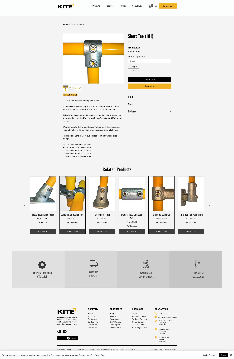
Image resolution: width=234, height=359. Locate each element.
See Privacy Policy (98, 355)
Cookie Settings (209, 355)
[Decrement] (130, 71)
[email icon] (156, 317)
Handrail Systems (139, 316)
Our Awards (92, 325)
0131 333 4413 (164, 313)
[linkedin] (59, 331)
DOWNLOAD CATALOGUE (198, 274)
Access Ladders (138, 325)
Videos (113, 316)
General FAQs (115, 328)
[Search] (156, 6)
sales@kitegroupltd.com (167, 317)
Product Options (136, 56)
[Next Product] (209, 205)
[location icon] (156, 321)
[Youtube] (65, 331)
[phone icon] (156, 313)
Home (65, 24)
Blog (112, 313)
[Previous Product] (24, 205)
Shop (134, 313)
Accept (223, 355)
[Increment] (137, 71)
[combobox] (149, 61)
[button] (96, 6)
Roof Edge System (139, 328)
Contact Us (92, 328)
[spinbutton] (134, 71)
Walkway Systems (139, 319)
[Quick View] (43, 193)
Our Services (93, 319)
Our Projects (93, 322)
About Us (91, 316)
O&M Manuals (115, 322)
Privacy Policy (156, 349)
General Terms (170, 349)
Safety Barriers (138, 322)
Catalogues (114, 319)
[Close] (231, 355)
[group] (117, 205)
